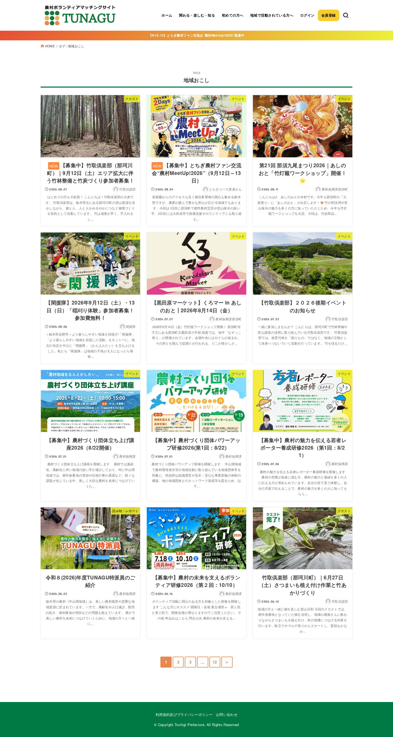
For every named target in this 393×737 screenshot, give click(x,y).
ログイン (307, 15)
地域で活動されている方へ (271, 15)
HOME (50, 46)
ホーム (166, 15)
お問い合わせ (226, 714)
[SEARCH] (345, 15)
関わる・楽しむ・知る (197, 15)
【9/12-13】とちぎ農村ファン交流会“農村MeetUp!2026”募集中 (196, 35)
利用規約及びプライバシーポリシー (184, 714)
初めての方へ (232, 15)
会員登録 (328, 15)
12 (215, 662)
